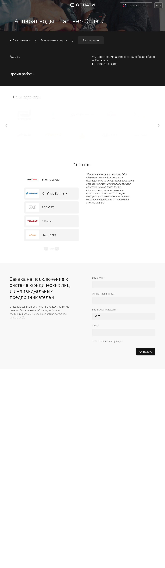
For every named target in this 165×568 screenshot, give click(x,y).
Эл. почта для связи (103, 293)
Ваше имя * (98, 277)
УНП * (95, 325)
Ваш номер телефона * (105, 309)
